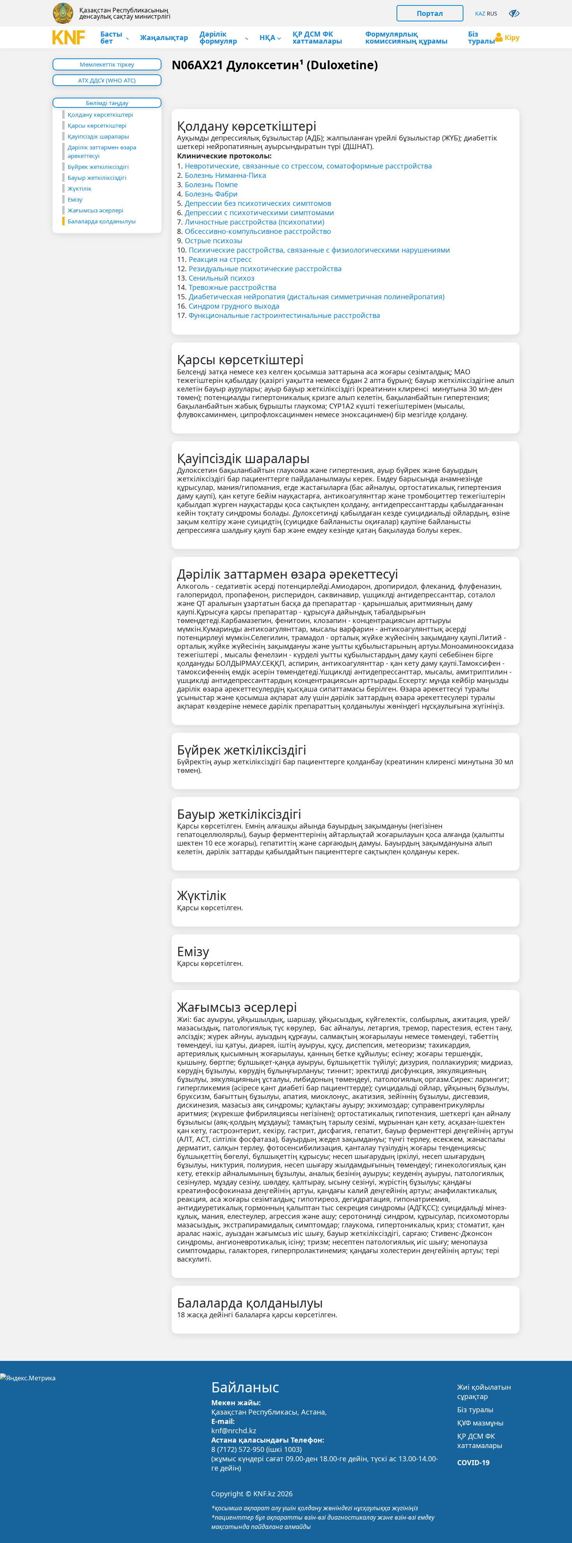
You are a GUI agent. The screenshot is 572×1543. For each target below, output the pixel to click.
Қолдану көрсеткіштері (100, 114)
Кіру (512, 37)
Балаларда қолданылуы (102, 221)
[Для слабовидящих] (514, 13)
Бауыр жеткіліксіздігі (97, 177)
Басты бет (111, 37)
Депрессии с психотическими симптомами (259, 212)
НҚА (267, 38)
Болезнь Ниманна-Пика (225, 175)
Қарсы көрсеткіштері (97, 125)
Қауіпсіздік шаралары (98, 136)
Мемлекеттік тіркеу (107, 64)
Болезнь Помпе (211, 184)
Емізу (75, 199)
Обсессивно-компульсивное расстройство (258, 231)
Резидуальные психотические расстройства (265, 268)
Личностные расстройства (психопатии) (254, 221)
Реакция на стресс (220, 259)
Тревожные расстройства (232, 287)
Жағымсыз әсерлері (95, 210)
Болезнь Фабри (211, 193)
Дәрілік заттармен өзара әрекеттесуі (102, 151)
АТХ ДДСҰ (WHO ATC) (107, 80)
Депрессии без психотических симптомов (258, 203)
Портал (430, 13)
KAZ (480, 13)
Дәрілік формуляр (218, 37)
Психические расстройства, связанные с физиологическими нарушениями (319, 250)
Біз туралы (481, 37)
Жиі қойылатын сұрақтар (484, 1391)
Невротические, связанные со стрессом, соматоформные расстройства (308, 165)
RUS (492, 13)
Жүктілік (79, 188)
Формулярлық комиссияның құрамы (406, 37)
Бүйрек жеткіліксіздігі (98, 166)
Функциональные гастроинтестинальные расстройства (284, 315)
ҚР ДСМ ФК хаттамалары (317, 37)
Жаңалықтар (164, 38)
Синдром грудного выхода (234, 306)
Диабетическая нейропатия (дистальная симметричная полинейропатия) (316, 296)
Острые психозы (213, 240)
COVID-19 (473, 1462)
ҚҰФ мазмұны (480, 1422)
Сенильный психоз (221, 278)
